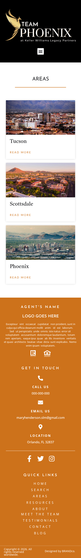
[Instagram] (52, 458)
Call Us (40, 387)
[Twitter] (40, 458)
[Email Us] (40, 402)
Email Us (40, 411)
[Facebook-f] (29, 458)
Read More (20, 152)
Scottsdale (21, 204)
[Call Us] (40, 378)
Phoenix (19, 266)
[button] (40, 51)
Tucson (18, 141)
